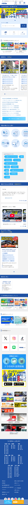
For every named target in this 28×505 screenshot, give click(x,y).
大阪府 (21, 459)
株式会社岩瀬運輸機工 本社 (8, 104)
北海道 (7, 445)
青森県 (7, 446)
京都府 (21, 458)
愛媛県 (10, 476)
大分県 (17, 472)
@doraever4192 (8, 198)
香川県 (10, 474)
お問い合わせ (16, 490)
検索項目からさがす (5, 492)
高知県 (10, 477)
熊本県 (17, 471)
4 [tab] (11, 20)
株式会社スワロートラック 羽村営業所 (10, 107)
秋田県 (7, 450)
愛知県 (14, 459)
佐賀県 (17, 468)
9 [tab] (21, 20)
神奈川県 (21, 449)
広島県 (10, 471)
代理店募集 (16, 492)
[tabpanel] (14, 13)
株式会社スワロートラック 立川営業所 (10, 113)
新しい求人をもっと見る (14, 118)
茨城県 (14, 445)
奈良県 (21, 462)
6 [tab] (15, 20)
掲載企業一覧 (4, 494)
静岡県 (14, 458)
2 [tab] (7, 20)
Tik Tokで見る (22, 200)
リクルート (4, 489)
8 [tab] (19, 20)
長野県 (7, 463)
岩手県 (7, 448)
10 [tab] (24, 20)
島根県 (10, 468)
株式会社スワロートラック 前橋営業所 (10, 105)
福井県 (7, 460)
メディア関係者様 (17, 487)
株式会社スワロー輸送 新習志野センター (11, 109)
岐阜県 (14, 456)
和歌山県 (21, 463)
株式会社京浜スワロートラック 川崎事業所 (11, 115)
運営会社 (3, 480)
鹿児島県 (17, 474)
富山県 (7, 458)
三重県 (14, 460)
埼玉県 (21, 445)
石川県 (7, 459)
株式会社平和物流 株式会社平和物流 (10, 102)
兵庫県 (21, 460)
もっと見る (22, 226)
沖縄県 (17, 476)
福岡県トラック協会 (14, 432)
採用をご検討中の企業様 (18, 480)
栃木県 (14, 446)
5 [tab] (13, 20)
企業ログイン (16, 483)
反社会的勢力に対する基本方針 (7, 487)
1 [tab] (5, 20)
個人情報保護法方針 (5, 485)
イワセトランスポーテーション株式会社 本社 (12, 100)
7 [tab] (17, 20)
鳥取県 (10, 467)
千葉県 (21, 446)
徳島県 (10, 473)
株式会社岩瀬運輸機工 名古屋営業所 (10, 98)
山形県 (7, 451)
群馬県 (14, 448)
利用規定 (3, 483)
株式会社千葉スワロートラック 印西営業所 (11, 111)
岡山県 (10, 469)
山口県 (10, 472)
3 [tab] (9, 20)
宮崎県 (17, 473)
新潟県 (7, 456)
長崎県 (17, 469)
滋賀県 (21, 456)
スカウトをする (17, 485)
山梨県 (7, 462)
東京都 (21, 448)
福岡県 (17, 467)
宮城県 (7, 449)
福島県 (7, 453)
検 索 (23, 25)
